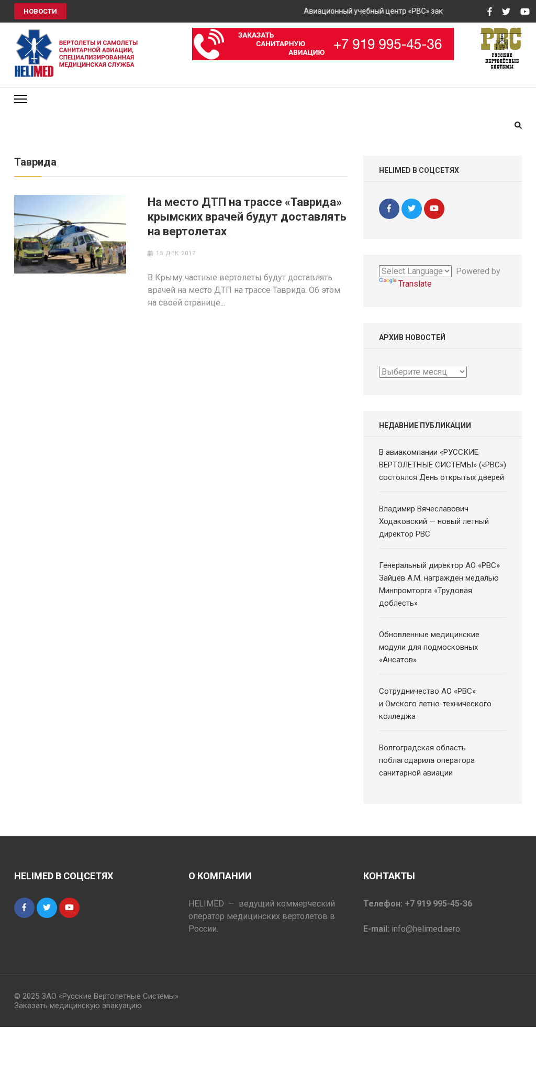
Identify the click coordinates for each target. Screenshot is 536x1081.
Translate (415, 284)
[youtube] (434, 209)
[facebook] (389, 209)
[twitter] (411, 209)
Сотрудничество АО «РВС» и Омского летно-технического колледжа (435, 703)
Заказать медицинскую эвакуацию (78, 1005)
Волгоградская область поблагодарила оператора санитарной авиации (427, 760)
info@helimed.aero (426, 929)
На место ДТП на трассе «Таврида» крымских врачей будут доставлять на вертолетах (247, 216)
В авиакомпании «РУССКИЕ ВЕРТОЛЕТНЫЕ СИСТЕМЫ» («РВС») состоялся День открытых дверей (442, 464)
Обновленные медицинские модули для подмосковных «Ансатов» (429, 647)
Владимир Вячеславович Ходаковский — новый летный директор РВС (434, 521)
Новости (40, 11)
